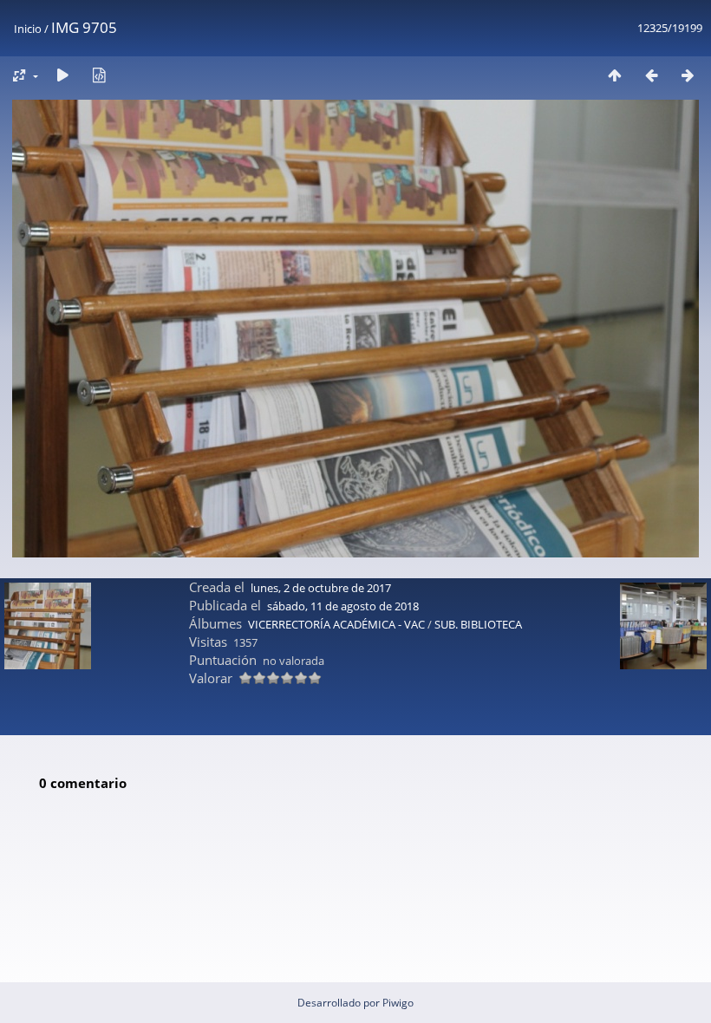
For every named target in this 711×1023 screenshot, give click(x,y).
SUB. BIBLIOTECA (478, 624)
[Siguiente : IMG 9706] (687, 75)
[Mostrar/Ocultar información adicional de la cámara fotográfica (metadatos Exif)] (99, 75)
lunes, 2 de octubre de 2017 (321, 588)
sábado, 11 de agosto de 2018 (343, 606)
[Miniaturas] (615, 75)
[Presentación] (62, 75)
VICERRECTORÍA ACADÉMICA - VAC (336, 624)
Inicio (28, 28)
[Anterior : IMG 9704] (651, 75)
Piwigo (398, 1002)
